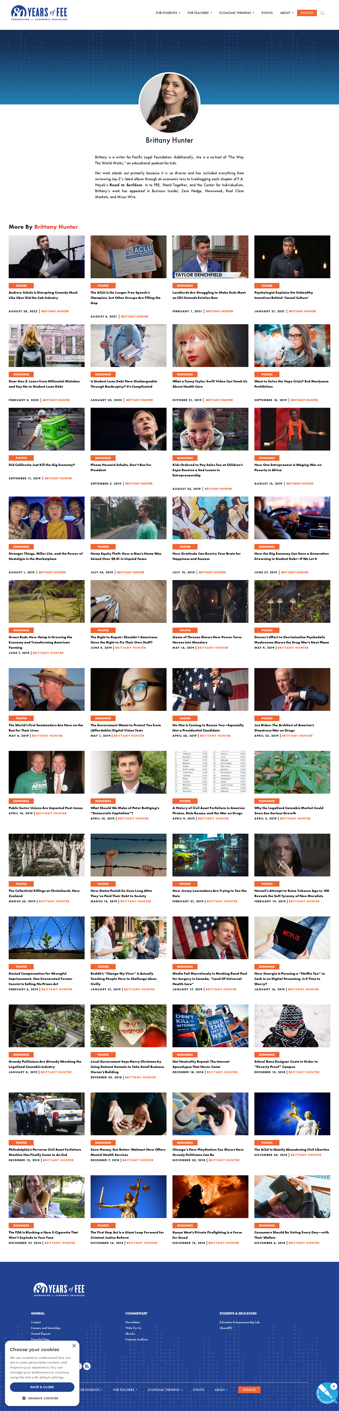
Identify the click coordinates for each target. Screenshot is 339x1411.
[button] (42, 1398)
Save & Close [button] (42, 1387)
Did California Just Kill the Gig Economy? (42, 464)
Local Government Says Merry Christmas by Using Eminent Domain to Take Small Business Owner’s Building (127, 1066)
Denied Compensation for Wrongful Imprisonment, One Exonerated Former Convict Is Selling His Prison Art (40, 978)
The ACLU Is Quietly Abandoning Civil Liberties (291, 1149)
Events (267, 13)
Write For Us (133, 1328)
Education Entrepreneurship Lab (240, 1322)
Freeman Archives (136, 1339)
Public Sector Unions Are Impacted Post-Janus (46, 808)
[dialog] (42, 1373)
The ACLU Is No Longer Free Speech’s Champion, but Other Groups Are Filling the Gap (126, 297)
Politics (103, 285)
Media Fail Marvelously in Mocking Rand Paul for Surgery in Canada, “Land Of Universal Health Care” (209, 978)
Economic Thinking (235, 13)
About (285, 13)
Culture (21, 285)
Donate (307, 13)
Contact (36, 1322)
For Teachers (198, 13)
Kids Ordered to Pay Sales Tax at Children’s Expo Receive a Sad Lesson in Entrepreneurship (207, 469)
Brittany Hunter (55, 311)
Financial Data (40, 1339)
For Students (167, 13)
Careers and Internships (46, 1328)
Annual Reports (41, 1333)
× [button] (74, 1346)
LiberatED (226, 1328)
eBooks (130, 1333)
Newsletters (132, 1322)
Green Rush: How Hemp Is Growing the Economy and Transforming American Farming (40, 642)
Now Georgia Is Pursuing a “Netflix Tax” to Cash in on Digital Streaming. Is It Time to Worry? (289, 978)
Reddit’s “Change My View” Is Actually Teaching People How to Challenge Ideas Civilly (124, 978)
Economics (185, 285)
